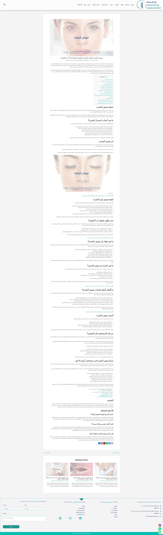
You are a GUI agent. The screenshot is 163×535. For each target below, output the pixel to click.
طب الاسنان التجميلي (80, 512)
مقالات (116, 480)
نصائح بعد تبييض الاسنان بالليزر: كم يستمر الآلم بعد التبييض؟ (97, 286)
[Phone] (159, 528)
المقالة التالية (46, 452)
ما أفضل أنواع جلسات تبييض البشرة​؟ (105, 90)
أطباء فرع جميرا (114, 512)
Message (4, 513)
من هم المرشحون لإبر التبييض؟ (106, 93)
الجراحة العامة (105, 4)
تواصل (84, 4)
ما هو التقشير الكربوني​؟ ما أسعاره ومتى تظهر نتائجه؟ (98, 237)
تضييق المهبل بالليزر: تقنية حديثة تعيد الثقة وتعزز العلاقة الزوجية (57, 478)
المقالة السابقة (116, 452)
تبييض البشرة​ (109, 403)
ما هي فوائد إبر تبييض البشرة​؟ (107, 87)
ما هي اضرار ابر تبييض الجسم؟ (106, 89)
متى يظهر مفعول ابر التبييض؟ (107, 85)
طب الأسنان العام (81, 514)
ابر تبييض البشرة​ (109, 82)
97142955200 (103, 390)
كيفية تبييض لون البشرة (108, 84)
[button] (122, 5)
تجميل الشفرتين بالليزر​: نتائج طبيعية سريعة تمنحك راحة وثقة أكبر (83, 478)
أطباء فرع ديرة (114, 510)
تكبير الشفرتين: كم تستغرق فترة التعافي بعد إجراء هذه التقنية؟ (106, 478)
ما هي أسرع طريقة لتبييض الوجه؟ (105, 100)
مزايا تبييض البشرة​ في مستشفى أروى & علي (104, 95)
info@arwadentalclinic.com (106, 395)
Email (26, 505)
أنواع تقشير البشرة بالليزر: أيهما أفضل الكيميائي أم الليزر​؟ (97, 311)
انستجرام (99, 396)
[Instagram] (159, 525)
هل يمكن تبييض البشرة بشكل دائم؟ (105, 103)
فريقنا (122, 4)
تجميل (111, 4)
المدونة (88, 4)
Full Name (5, 505)
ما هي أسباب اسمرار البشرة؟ (107, 81)
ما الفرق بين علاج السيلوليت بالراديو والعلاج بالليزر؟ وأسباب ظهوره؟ (95, 195)
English (80, 4)
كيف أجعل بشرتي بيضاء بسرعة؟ (105, 101)
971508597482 (105, 396)
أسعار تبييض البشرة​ (109, 92)
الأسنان (116, 4)
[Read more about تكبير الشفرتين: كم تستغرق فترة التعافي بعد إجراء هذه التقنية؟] (105, 469)
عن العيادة (127, 4)
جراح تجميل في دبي (81, 510)
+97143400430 (106, 393)
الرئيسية (132, 4)
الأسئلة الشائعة (109, 98)
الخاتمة (111, 96)
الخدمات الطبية (96, 4)
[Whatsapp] (159, 532)
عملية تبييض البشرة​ (109, 79)
